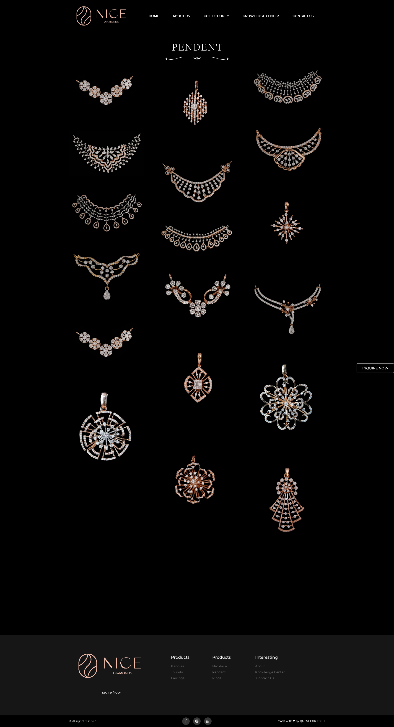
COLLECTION (214, 16)
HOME (154, 16)
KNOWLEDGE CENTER (261, 16)
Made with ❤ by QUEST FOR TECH (301, 721)
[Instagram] (197, 721)
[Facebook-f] (186, 721)
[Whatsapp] (208, 721)
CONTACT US (303, 16)
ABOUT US (181, 16)
